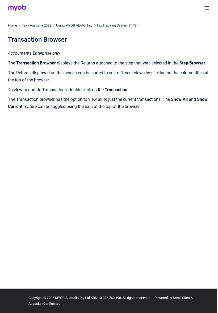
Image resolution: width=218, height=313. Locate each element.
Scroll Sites (181, 298)
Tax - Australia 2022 (36, 25)
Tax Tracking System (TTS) (117, 25)
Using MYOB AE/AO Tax (74, 25)
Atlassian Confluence (44, 304)
